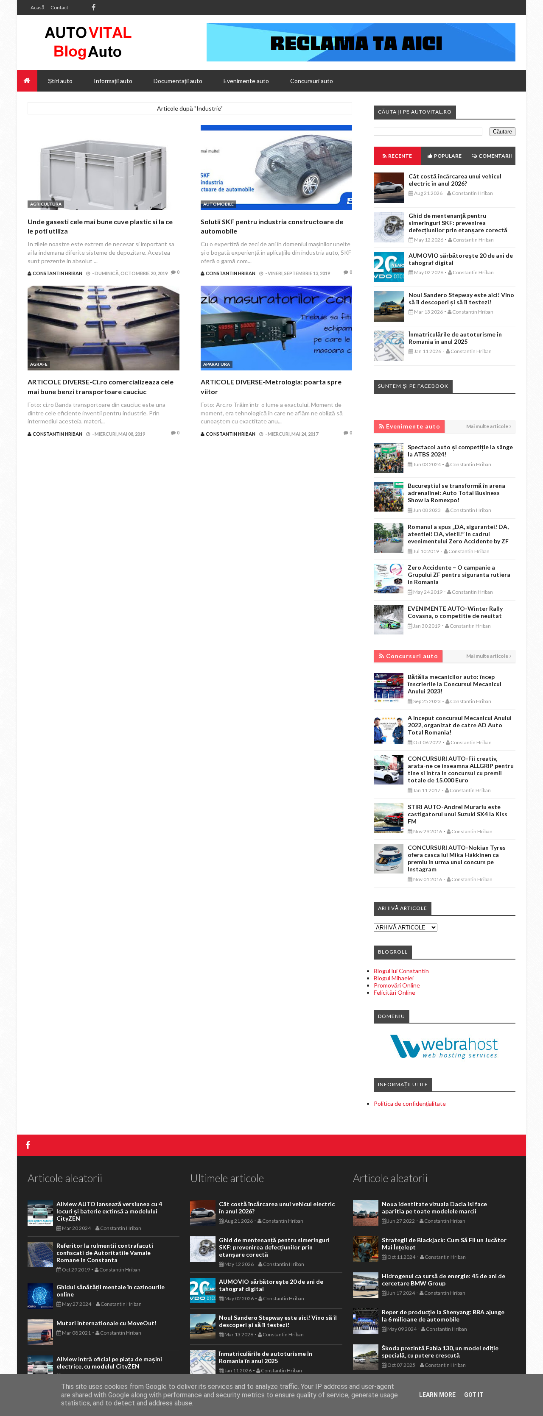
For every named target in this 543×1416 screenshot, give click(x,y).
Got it (474, 1394)
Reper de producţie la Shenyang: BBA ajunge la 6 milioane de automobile (443, 1315)
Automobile (218, 203)
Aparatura (216, 364)
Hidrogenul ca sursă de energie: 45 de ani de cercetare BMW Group (443, 1279)
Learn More (437, 1394)
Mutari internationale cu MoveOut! (106, 1323)
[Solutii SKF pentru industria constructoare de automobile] (277, 168)
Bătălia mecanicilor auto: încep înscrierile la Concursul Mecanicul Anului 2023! (454, 684)
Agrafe (39, 364)
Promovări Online (397, 985)
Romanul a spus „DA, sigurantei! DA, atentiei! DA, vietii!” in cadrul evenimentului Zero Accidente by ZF (458, 534)
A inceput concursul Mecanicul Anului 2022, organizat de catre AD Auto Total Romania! (460, 725)
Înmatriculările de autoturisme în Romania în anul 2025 (455, 338)
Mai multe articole (487, 426)
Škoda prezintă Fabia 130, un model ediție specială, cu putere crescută (440, 1351)
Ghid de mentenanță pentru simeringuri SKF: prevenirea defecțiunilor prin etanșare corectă (458, 223)
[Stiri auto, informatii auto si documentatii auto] (88, 42)
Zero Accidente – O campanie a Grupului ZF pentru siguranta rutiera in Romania (459, 574)
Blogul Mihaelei (394, 978)
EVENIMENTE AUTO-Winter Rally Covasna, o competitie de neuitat (455, 612)
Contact (59, 7)
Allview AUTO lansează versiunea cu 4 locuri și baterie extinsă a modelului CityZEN (109, 1211)
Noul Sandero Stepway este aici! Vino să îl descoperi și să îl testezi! (461, 298)
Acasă (38, 7)
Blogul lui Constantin (401, 970)
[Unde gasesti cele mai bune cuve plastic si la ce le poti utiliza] (103, 168)
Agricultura (46, 203)
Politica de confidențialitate (410, 1103)
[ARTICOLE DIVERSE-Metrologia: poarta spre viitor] (277, 329)
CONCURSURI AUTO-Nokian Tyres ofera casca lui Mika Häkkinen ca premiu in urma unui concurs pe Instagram (457, 858)
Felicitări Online (394, 992)
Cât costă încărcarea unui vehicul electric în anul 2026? (455, 179)
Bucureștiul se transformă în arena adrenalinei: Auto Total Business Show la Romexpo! (456, 493)
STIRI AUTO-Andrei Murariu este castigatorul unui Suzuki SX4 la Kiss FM (457, 814)
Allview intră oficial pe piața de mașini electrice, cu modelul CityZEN (109, 1362)
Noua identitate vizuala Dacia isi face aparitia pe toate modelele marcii (434, 1207)
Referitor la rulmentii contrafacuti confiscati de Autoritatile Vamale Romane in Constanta (104, 1252)
